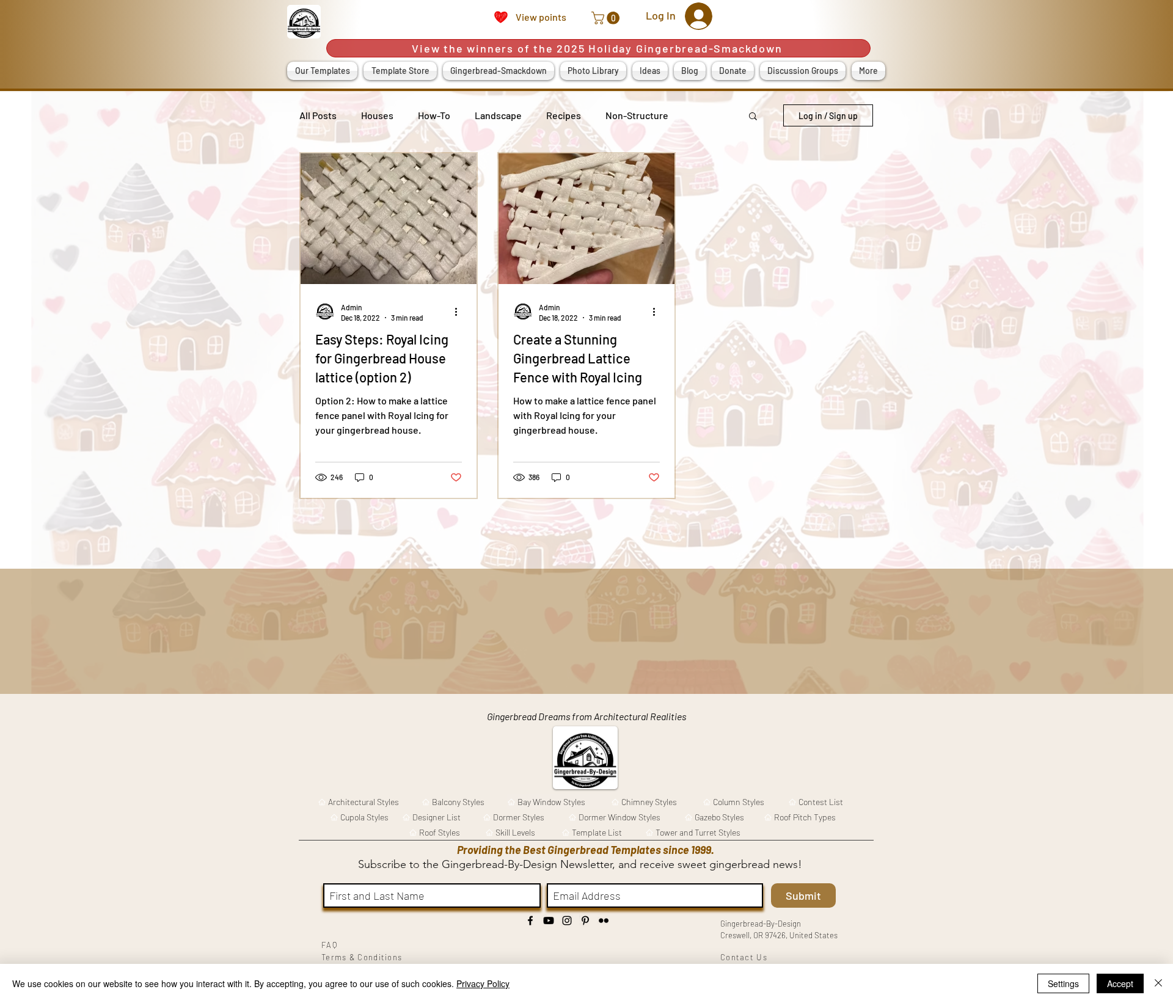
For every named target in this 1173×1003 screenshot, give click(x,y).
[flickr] (603, 920)
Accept (1120, 983)
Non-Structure (636, 115)
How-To (434, 115)
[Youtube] (549, 920)
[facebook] (530, 920)
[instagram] (567, 920)
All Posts (318, 115)
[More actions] (460, 311)
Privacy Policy (483, 983)
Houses (377, 115)
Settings (1063, 983)
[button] (607, 18)
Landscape (498, 115)
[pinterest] (585, 920)
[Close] (1158, 983)
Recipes (563, 115)
